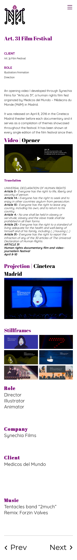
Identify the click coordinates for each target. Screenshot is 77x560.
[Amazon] (21, 547)
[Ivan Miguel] (14, 14)
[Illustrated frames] (55, 547)
